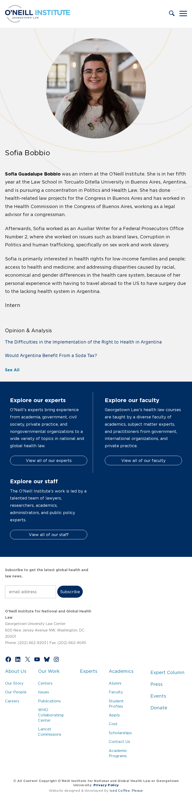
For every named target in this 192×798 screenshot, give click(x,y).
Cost (113, 724)
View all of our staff (49, 534)
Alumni (115, 683)
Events (158, 696)
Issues (43, 692)
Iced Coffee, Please (126, 790)
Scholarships (120, 733)
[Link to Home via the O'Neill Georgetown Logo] (37, 21)
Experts (88, 671)
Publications (49, 701)
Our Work (49, 671)
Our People (15, 692)
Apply (114, 715)
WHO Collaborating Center (51, 715)
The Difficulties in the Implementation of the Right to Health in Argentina (83, 342)
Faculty (116, 692)
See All (12, 370)
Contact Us (119, 741)
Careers (12, 701)
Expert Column (167, 672)
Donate (158, 707)
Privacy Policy (106, 785)
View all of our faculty (143, 460)
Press (156, 684)
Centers (45, 683)
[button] (171, 14)
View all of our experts (49, 460)
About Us (15, 671)
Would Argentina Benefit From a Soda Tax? (51, 355)
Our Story (14, 683)
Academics (121, 671)
